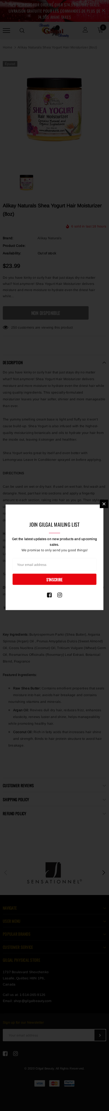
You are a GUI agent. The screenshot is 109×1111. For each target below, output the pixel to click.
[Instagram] (59, 594)
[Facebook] (49, 594)
